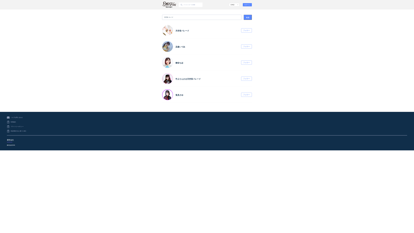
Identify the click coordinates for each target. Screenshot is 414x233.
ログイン (247, 5)
